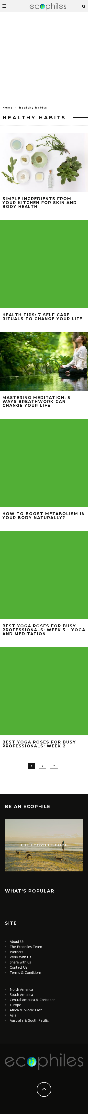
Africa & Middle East (26, 1010)
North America (21, 989)
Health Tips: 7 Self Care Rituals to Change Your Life (42, 317)
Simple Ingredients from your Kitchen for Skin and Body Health (39, 202)
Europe (15, 1005)
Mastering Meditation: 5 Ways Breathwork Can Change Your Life (36, 401)
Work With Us (20, 957)
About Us (17, 941)
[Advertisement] (44, 59)
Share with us (20, 962)
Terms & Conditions (26, 972)
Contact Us (18, 967)
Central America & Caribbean (32, 999)
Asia (13, 1015)
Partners (16, 951)
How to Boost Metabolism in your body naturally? (43, 515)
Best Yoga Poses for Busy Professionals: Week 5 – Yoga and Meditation (44, 630)
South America (21, 994)
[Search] (84, 6)
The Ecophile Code (44, 845)
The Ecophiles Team (26, 946)
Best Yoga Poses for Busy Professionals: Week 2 (39, 744)
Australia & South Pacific (29, 1020)
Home (7, 107)
